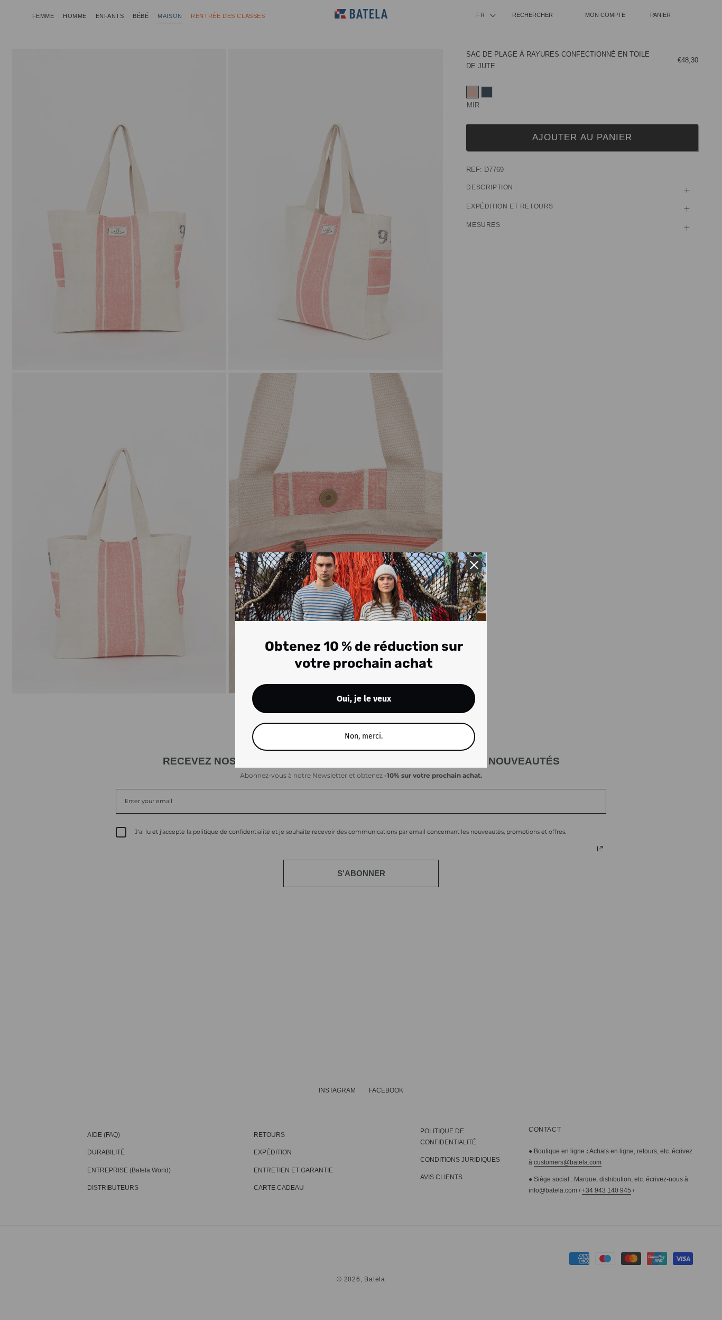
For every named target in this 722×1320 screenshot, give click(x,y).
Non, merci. (364, 736)
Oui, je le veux (364, 699)
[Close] (474, 565)
